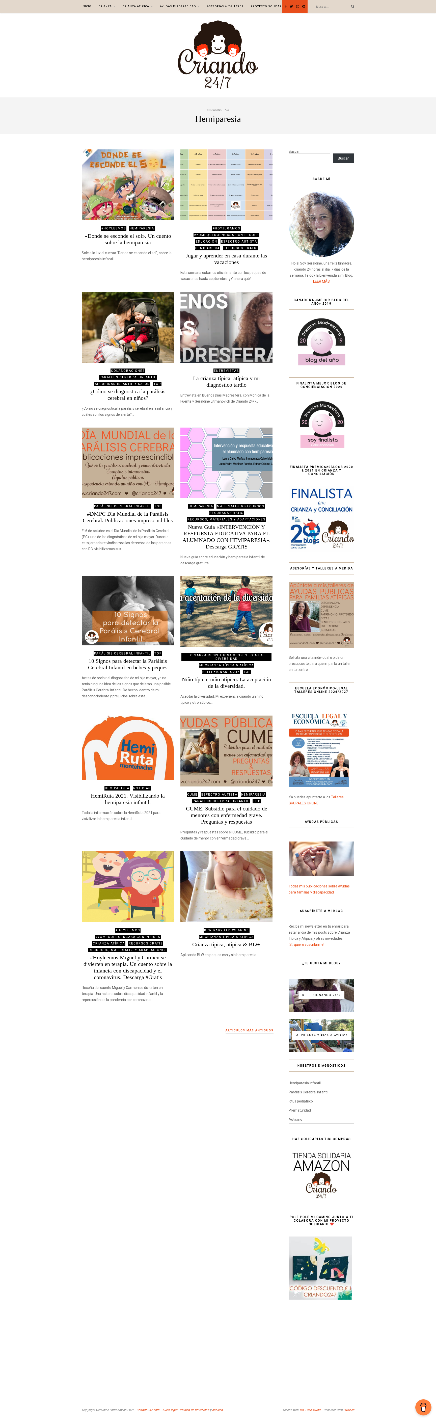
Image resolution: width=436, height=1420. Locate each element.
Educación (206, 241)
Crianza (105, 6)
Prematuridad (300, 1110)
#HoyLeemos (113, 228)
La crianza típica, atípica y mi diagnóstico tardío (226, 381)
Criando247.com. (148, 1410)
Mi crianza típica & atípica (226, 665)
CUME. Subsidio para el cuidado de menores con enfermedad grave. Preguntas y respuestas (226, 815)
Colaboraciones (128, 371)
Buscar (294, 151)
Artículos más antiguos (250, 1030)
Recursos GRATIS (241, 248)
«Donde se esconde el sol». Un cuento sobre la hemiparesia (128, 239)
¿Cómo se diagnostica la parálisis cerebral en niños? (128, 394)
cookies (217, 1410)
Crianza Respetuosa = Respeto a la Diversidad (226, 657)
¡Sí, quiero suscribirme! (306, 944)
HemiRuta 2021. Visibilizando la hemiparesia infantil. (128, 799)
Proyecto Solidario (268, 6)
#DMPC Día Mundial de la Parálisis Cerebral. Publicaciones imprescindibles (128, 517)
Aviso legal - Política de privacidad (185, 1410)
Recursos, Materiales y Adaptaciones (226, 519)
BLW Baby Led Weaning (226, 930)
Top (157, 384)
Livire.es (348, 1410)
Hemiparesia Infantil (305, 1083)
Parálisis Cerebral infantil (308, 1092)
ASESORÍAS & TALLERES (225, 6)
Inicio (86, 6)
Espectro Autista (239, 241)
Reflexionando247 (221, 672)
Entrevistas (226, 371)
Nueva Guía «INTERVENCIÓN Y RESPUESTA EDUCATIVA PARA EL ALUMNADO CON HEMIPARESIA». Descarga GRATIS (226, 537)
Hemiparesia (142, 228)
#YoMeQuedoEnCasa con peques (226, 235)
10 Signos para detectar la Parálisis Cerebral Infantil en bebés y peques (128, 664)
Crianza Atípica (136, 6)
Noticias (142, 788)
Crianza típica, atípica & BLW (226, 944)
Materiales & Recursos (240, 506)
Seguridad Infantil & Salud (122, 384)
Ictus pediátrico (301, 1101)
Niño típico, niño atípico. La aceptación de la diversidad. (226, 682)
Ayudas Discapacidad (178, 6)
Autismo (295, 1119)
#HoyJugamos (226, 228)
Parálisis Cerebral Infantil (128, 377)
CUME (192, 794)
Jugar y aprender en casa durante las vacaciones (226, 258)
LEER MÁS (321, 281)
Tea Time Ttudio (310, 1410)
